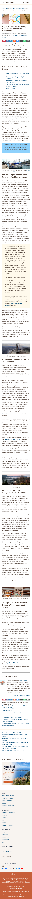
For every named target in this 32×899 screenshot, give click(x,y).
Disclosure (24, 874)
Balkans (4, 822)
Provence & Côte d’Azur (8, 812)
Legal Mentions (17, 874)
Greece (4, 817)
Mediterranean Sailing (7, 825)
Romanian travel (23, 680)
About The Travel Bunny (8, 798)
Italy (3, 820)
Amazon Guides (6, 854)
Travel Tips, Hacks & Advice (16, 8)
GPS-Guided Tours (7, 851)
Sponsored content (16, 717)
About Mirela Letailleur (8, 795)
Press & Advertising (7, 800)
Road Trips (5, 834)
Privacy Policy (8, 874)
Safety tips (7, 717)
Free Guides (5, 849)
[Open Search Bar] (23, 2)
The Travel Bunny (7, 2)
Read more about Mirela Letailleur (22, 695)
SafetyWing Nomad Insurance (12, 439)
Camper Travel (6, 837)
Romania (4, 815)
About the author (11, 88)
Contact (4, 803)
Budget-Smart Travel (7, 832)
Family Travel (5, 839)
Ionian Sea (5, 414)
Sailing (3, 842)
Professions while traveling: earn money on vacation (14, 711)
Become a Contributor (8, 805)
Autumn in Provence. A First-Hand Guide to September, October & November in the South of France (14, 734)
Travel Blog (5, 8)
